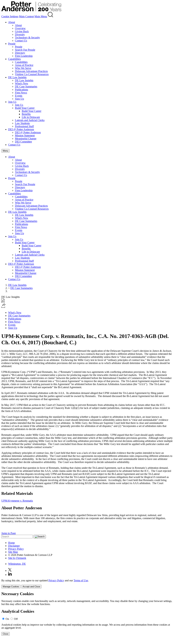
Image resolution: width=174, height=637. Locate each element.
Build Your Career (24, 107)
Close (5, 634)
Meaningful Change (25, 138)
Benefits (26, 114)
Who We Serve (23, 68)
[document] (87, 614)
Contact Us (21, 40)
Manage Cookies (11, 586)
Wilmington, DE (17, 563)
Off (16, 618)
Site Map (13, 551)
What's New (21, 83)
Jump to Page (8, 533)
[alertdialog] (87, 614)
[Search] (50, 16)
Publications (21, 89)
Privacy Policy (16, 548)
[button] (3, 306)
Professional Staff (24, 126)
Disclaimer (14, 545)
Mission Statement (25, 135)
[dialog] (87, 583)
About (11, 22)
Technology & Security (27, 37)
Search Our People (25, 49)
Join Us (12, 101)
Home (11, 542)
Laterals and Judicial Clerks (30, 120)
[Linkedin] (10, 574)
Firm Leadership (24, 55)
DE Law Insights (17, 77)
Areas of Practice (24, 65)
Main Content (26, 16)
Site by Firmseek (17, 558)
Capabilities (14, 58)
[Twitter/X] (10, 570)
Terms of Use (81, 580)
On (7, 618)
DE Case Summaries (26, 86)
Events (18, 95)
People (11, 43)
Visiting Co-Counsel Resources (32, 74)
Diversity (20, 34)
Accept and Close (31, 586)
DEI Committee (23, 141)
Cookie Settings (9, 16)
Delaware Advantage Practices (31, 71)
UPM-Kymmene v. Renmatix (17, 500)
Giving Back (22, 31)
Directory (20, 52)
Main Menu (40, 16)
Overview (20, 28)
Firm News (21, 92)
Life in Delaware (31, 117)
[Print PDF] (3, 301)
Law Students (22, 123)
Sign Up (19, 98)
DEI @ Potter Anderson (21, 129)
